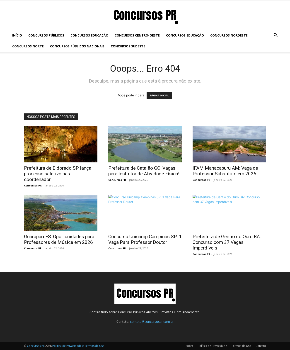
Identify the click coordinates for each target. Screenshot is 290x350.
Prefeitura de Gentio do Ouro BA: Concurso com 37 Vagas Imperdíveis (227, 242)
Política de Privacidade (212, 346)
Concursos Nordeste (229, 35)
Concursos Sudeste (128, 46)
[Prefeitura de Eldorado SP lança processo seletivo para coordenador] (60, 144)
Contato (261, 346)
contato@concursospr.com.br (152, 321)
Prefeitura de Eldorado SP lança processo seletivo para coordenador (57, 173)
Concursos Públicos (46, 35)
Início (17, 35)
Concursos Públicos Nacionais (77, 46)
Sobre (189, 346)
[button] (275, 36)
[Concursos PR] (145, 15)
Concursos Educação (89, 35)
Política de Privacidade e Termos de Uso (78, 346)
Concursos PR (33, 185)
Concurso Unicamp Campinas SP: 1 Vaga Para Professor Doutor (145, 239)
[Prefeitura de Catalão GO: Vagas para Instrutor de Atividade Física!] (145, 144)
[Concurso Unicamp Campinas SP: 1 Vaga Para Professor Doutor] (145, 213)
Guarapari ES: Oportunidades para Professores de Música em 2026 (59, 239)
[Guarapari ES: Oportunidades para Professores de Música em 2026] (60, 213)
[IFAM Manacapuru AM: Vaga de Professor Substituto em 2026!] (229, 144)
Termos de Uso (241, 346)
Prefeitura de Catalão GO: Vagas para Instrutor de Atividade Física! (143, 170)
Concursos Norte (28, 46)
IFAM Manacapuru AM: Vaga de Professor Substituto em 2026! (225, 170)
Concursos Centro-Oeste (137, 35)
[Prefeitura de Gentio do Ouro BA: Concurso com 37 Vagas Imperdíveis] (229, 213)
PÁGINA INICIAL (159, 95)
